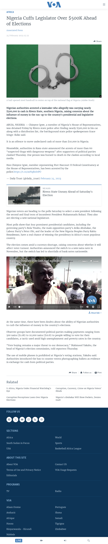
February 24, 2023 (51, 178)
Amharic (11, 512)
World (58, 437)
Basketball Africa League (68, 448)
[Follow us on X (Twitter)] (15, 419)
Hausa (9, 523)
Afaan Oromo (13, 507)
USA (8, 448)
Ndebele (10, 534)
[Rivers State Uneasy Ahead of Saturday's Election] (24, 195)
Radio (58, 491)
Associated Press (14, 30)
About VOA (12, 464)
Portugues (60, 507)
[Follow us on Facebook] (9, 419)
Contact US (61, 464)
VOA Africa (17, 265)
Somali (58, 518)
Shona (58, 512)
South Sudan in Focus (18, 443)
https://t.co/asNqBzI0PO (27, 171)
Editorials (11, 475)
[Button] (97, 41)
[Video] (41, 540)
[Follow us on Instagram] (28, 419)
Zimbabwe (60, 529)
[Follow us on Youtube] (22, 419)
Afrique (10, 518)
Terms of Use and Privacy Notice (23, 469)
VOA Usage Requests (66, 469)
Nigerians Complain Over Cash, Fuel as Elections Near (39, 261)
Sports (58, 443)
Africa (10, 12)
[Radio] (65, 540)
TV (7, 491)
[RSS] (35, 419)
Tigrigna (59, 523)
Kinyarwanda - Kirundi (19, 529)
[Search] (88, 540)
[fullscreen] (99, 307)
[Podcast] (41, 419)
